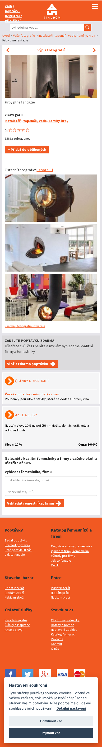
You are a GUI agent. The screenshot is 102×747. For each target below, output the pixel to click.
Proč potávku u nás (18, 550)
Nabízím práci (60, 597)
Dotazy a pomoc (62, 625)
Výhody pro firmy (63, 556)
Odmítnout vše (51, 721)
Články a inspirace (17, 625)
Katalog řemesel (62, 634)
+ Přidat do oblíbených (26, 149)
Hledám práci (60, 592)
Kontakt (56, 644)
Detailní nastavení (71, 708)
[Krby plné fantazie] (51, 198)
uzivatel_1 (45, 169)
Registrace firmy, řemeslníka (71, 546)
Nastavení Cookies (64, 629)
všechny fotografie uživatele (25, 326)
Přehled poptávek (17, 545)
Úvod (6, 35)
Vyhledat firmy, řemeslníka (70, 551)
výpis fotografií (51, 50)
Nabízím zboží (14, 597)
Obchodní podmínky (65, 620)
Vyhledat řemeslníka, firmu (30, 503)
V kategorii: (14, 115)
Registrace (13, 16)
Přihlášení (12, 21)
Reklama (57, 639)
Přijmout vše (51, 733)
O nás (55, 648)
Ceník (55, 565)
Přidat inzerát (14, 588)
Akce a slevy (14, 629)
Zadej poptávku (12, 8)
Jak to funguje (15, 554)
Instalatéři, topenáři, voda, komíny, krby (66, 35)
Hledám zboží (14, 592)
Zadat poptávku (16, 540)
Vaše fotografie (24, 35)
